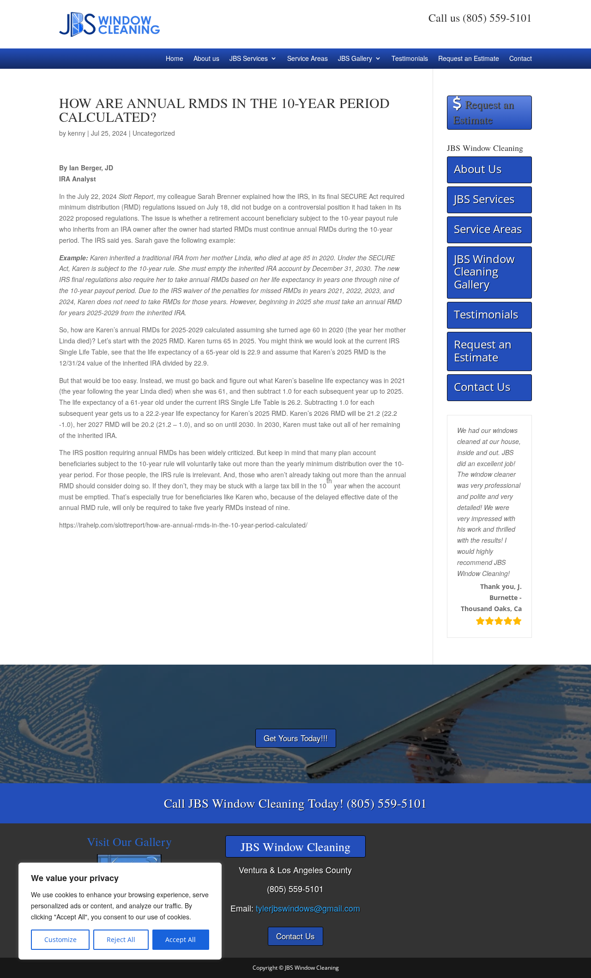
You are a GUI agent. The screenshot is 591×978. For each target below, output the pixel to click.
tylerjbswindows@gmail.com (308, 908)
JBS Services (248, 59)
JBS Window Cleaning (312, 968)
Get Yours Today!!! (296, 738)
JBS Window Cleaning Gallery (484, 271)
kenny (76, 133)
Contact (520, 59)
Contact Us (482, 386)
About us (206, 59)
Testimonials (410, 59)
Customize (60, 939)
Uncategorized (154, 133)
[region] (120, 911)
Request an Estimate (468, 59)
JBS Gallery (355, 59)
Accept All (180, 939)
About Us (477, 168)
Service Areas (307, 59)
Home (174, 59)
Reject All (121, 939)
